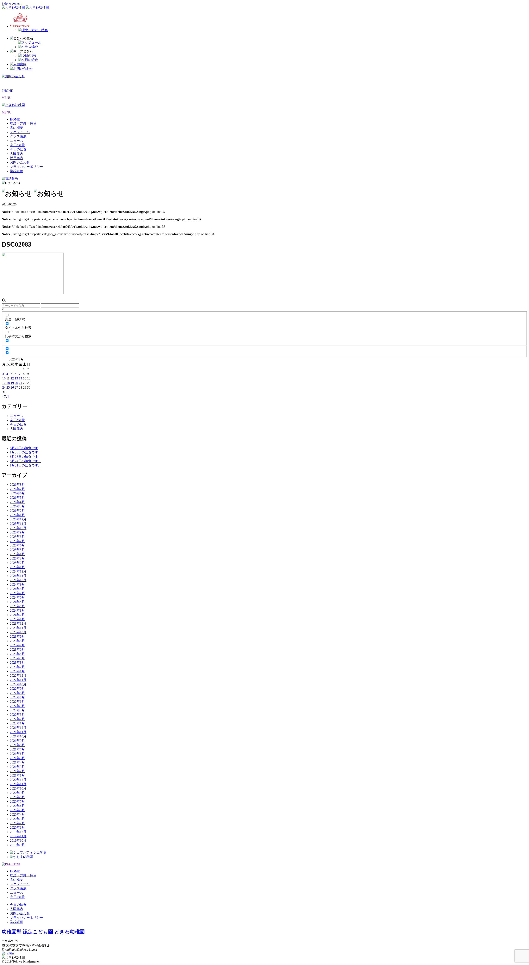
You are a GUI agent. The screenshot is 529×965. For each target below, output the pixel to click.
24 (4, 387)
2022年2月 (17, 719)
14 (20, 378)
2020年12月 (18, 779)
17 (4, 383)
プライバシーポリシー (26, 166)
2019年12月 (18, 832)
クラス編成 (18, 136)
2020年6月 (17, 806)
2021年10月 (18, 736)
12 (12, 378)
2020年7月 (17, 801)
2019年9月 (17, 845)
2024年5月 (17, 602)
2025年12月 (18, 519)
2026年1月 (17, 515)
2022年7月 (17, 697)
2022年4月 (17, 710)
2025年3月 (17, 558)
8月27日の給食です (24, 448)
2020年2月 (17, 823)
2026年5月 (17, 497)
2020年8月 (17, 797)
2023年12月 (18, 623)
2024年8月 (17, 588)
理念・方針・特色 (23, 123)
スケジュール (20, 132)
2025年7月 (17, 541)
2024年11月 (18, 575)
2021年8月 (17, 745)
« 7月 (5, 396)
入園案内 (16, 153)
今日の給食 (18, 149)
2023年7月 (17, 645)
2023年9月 (17, 636)
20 (16, 383)
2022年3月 (17, 714)
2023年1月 (17, 671)
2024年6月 (17, 597)
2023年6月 (17, 649)
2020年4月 (17, 814)
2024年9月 (17, 584)
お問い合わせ (20, 162)
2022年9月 (17, 688)
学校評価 (16, 171)
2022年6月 (17, 701)
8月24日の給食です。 (25, 461)
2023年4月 (17, 658)
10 (4, 378)
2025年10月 (18, 528)
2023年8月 (17, 641)
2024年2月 (17, 615)
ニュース (16, 140)
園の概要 (16, 127)
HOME (15, 119)
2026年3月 (17, 506)
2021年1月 (17, 775)
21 (20, 383)
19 (12, 383)
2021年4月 (17, 762)
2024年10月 (18, 580)
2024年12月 (18, 571)
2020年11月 (18, 784)
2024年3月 (17, 610)
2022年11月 (18, 680)
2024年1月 (17, 619)
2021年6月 (17, 753)
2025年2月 (17, 562)
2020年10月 (18, 788)
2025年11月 (18, 523)
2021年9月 (17, 740)
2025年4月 (17, 554)
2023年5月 (17, 654)
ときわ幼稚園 (43, 931)
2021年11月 (18, 732)
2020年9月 (17, 792)
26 (12, 387)
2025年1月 (17, 567)
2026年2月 (17, 510)
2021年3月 (17, 766)
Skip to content (11, 3)
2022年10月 (18, 684)
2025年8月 (17, 536)
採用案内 (16, 158)
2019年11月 (18, 836)
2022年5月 (17, 706)
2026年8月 (17, 484)
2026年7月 (17, 489)
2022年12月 (18, 675)
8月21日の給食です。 (25, 465)
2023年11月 (18, 628)
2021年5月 (17, 758)
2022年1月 (17, 723)
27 (16, 387)
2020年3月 (17, 819)
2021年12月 (18, 727)
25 (8, 387)
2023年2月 (17, 667)
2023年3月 (17, 662)
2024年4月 (17, 606)
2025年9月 (17, 532)
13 (16, 378)
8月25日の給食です (24, 456)
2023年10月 (18, 632)
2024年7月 (17, 593)
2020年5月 (17, 810)
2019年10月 (18, 840)
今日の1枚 (17, 145)
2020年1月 (17, 827)
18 (8, 383)
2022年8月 (17, 693)
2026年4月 (17, 502)
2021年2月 (17, 771)
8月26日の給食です (24, 452)
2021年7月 (17, 749)
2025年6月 (17, 545)
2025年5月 (17, 549)
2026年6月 (17, 493)
